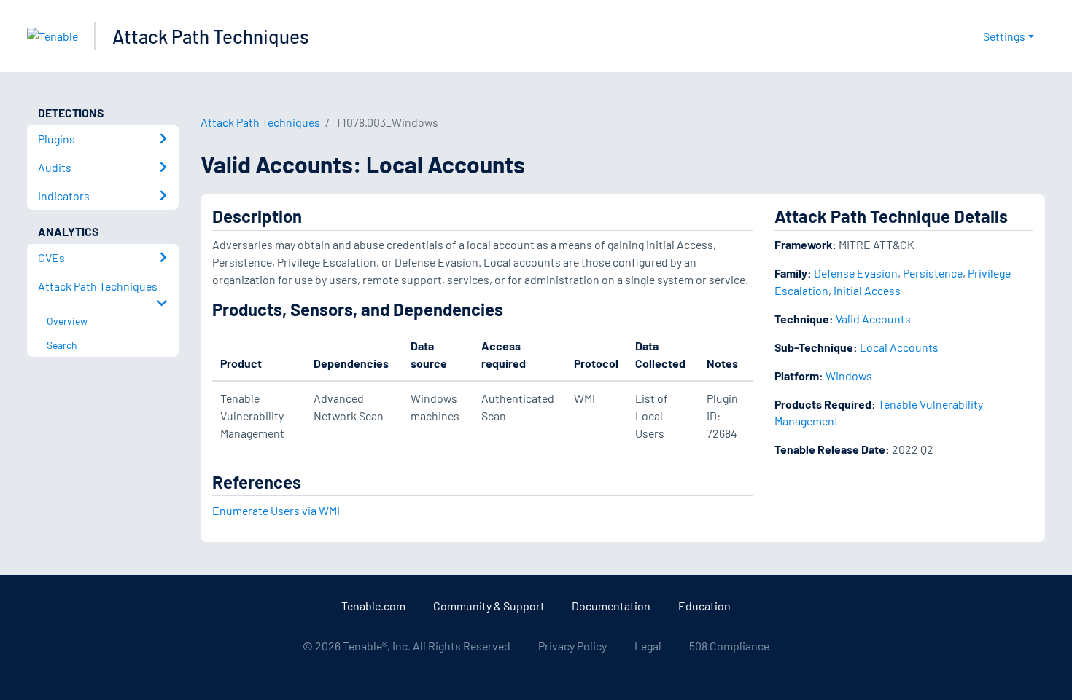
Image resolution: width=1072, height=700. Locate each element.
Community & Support (489, 606)
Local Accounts (899, 347)
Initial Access (867, 290)
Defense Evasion (856, 273)
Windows (849, 375)
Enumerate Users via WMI (276, 510)
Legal (647, 646)
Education (704, 606)
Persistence (933, 273)
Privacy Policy (572, 646)
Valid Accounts (873, 319)
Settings (1004, 36)
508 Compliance (729, 646)
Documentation (611, 606)
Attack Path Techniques (210, 36)
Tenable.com (373, 606)
